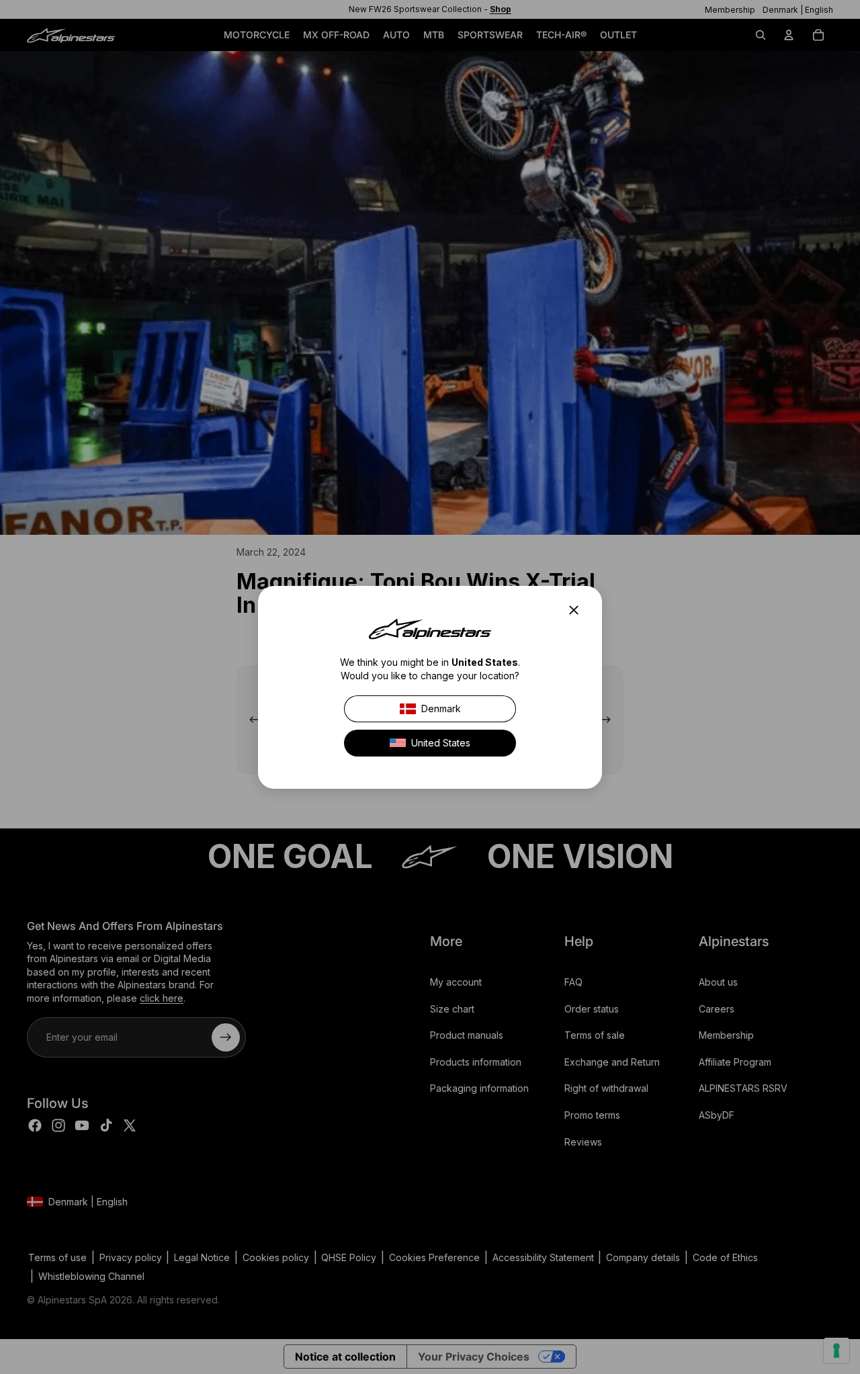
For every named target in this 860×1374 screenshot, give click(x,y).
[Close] (577, 610)
